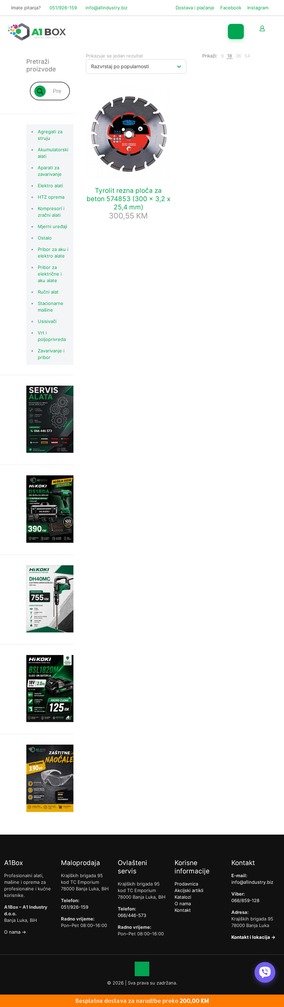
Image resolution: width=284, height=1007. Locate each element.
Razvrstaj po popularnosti (120, 66)
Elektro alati (50, 185)
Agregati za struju (50, 135)
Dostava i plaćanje (195, 7)
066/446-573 (132, 915)
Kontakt (183, 910)
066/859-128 (245, 900)
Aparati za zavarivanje (50, 171)
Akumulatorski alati (53, 153)
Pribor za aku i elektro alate (53, 252)
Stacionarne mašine (50, 306)
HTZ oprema (51, 197)
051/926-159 (63, 7)
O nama (183, 903)
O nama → (15, 932)
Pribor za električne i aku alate (50, 273)
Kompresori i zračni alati (51, 212)
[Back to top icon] (142, 969)
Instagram (257, 7)
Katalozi (183, 897)
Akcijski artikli (189, 890)
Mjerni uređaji (52, 226)
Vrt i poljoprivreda (52, 336)
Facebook (230, 7)
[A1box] (36, 31)
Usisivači (47, 321)
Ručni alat (48, 292)
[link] (222, 56)
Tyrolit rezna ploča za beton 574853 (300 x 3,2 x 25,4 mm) (128, 199)
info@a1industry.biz (106, 7)
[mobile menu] (236, 31)
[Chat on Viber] (265, 972)
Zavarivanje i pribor (51, 354)
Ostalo (45, 238)
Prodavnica (186, 884)
